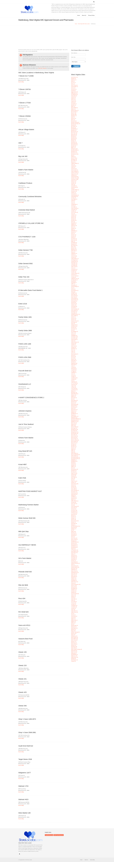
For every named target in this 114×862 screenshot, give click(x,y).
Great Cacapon (75, 309)
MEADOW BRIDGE (76, 418)
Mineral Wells (74, 426)
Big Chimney (74, 131)
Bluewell (73, 139)
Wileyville (73, 653)
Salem (73, 553)
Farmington (74, 260)
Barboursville (75, 110)
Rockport (73, 540)
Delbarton (74, 225)
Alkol (73, 81)
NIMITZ (73, 466)
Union (73, 609)
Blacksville (74, 134)
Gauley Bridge (75, 286)
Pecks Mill (74, 489)
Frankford (74, 270)
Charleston (74, 179)
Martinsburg (74, 404)
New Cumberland (75, 454)
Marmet (73, 403)
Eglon (73, 241)
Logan (73, 385)
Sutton (73, 595)
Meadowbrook (75, 420)
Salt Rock (74, 555)
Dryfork (73, 232)
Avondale (74, 103)
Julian (73, 351)
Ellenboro (74, 249)
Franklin (73, 271)
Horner (73, 334)
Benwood (74, 120)
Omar (73, 478)
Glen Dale (74, 294)
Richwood (74, 527)
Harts (73, 323)
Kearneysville (74, 354)
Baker (73, 106)
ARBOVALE (74, 93)
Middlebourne (74, 421)
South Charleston (75, 584)
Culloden (73, 215)
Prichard (73, 508)
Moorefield (74, 430)
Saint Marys (74, 552)
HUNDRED (74, 335)
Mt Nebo (73, 445)
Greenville (74, 312)
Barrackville (74, 111)
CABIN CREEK (75, 163)
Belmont (73, 118)
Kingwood (74, 363)
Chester (73, 183)
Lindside (73, 379)
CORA (73, 200)
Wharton (73, 645)
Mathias (73, 412)
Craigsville (74, 209)
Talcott (73, 597)
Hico (72, 330)
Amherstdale (74, 86)
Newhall (73, 463)
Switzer (73, 596)
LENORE (73, 372)
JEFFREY (74, 348)
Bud (72, 155)
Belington (74, 115)
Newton (73, 465)
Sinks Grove (74, 571)
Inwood (73, 343)
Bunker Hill (74, 158)
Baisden (73, 105)
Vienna (73, 617)
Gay (72, 287)
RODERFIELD (75, 542)
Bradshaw (74, 142)
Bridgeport (74, 148)
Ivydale (73, 344)
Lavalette (73, 369)
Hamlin (73, 316)
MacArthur (74, 392)
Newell (73, 462)
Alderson (73, 79)
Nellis (73, 450)
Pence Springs (75, 490)
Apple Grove (74, 91)
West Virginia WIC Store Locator (84, 23)
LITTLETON (74, 383)
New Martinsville (75, 458)
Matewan (73, 410)
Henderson (74, 326)
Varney (73, 614)
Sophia (73, 583)
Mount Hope (74, 438)
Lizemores (74, 384)
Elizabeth (73, 244)
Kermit (73, 358)
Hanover (73, 318)
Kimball (73, 361)
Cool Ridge (74, 199)
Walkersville (74, 620)
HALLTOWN (74, 315)
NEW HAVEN (74, 455)
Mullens (73, 448)
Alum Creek (74, 85)
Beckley (73, 114)
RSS (19, 853)
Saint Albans (74, 551)
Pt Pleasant (74, 512)
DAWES (73, 224)
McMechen (74, 417)
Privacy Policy (91, 15)
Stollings (73, 592)
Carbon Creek (75, 172)
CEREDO (74, 175)
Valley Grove (74, 612)
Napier (73, 449)
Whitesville (74, 650)
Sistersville (74, 573)
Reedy (73, 524)
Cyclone (73, 216)
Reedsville (74, 523)
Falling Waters (75, 258)
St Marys (73, 591)
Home (78, 15)
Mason (73, 408)
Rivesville (74, 534)
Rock (73, 536)
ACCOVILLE (74, 77)
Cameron (74, 168)
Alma (73, 83)
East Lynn (74, 240)
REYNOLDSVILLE (75, 526)
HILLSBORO (74, 331)
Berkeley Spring (75, 122)
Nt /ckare (73, 471)
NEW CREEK (74, 453)
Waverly (73, 629)
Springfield (74, 588)
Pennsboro (74, 491)
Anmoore (73, 89)
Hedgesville (74, 324)
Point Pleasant (75, 506)
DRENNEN (74, 230)
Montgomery (74, 429)
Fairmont (74, 256)
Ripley (73, 531)
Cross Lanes (74, 212)
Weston (73, 641)
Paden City (74, 481)
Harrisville (74, 322)
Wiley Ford (74, 651)
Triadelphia (74, 605)
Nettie (73, 452)
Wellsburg (74, 636)
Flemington (74, 262)
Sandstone (74, 556)
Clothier (73, 192)
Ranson (73, 519)
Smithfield (74, 580)
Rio (72, 530)
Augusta (73, 101)
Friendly (73, 277)
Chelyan (73, 181)
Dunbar (73, 234)
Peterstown (74, 494)
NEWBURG (74, 461)
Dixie (73, 229)
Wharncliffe (74, 644)
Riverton (73, 532)
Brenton (73, 146)
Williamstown (74, 657)
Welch (73, 634)
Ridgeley (73, 528)
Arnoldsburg (74, 94)
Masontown (74, 409)
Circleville (74, 185)
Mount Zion (74, 442)
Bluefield (74, 138)
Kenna (73, 355)
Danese (73, 217)
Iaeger (73, 340)
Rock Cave (74, 538)
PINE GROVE (74, 501)
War (72, 624)
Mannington (74, 400)
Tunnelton (74, 606)
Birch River (74, 132)
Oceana (73, 475)
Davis (73, 221)
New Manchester (75, 457)
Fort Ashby (74, 265)
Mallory (73, 396)
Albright (73, 78)
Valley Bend (74, 610)
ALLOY (73, 82)
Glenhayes (74, 301)
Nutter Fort (74, 473)
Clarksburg (74, 187)
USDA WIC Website (42, 68)
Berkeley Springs (75, 123)
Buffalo (73, 156)
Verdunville (74, 616)
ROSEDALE (74, 546)
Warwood (74, 626)
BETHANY (74, 126)
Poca (73, 504)
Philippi (73, 495)
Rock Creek (74, 539)
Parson (73, 485)
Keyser (73, 359)
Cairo (73, 164)
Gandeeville (74, 279)
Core (73, 201)
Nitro (73, 467)
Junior (73, 352)
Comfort (73, 197)
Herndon (73, 327)
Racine (73, 515)
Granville (73, 307)
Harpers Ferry (75, 320)
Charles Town (75, 177)
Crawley (73, 211)
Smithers (73, 579)
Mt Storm (73, 446)
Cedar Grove (74, 173)
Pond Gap (74, 507)
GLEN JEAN (74, 298)
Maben (73, 391)
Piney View (74, 503)
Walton (73, 622)
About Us (84, 15)
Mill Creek (74, 422)
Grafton (73, 305)
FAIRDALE (74, 253)
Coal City (73, 193)
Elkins (73, 246)
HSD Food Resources (58, 835)
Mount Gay (74, 437)
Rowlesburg (74, 547)
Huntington (74, 336)
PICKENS (74, 497)
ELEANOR (74, 242)
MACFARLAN (74, 393)
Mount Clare (74, 436)
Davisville (74, 222)
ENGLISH (74, 250)
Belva (73, 119)
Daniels (73, 218)
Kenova (73, 356)
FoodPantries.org (49, 835)
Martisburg (74, 406)
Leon (73, 373)
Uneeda (73, 608)
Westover (74, 642)
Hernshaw (74, 328)
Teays (73, 600)
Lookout (73, 387)
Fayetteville (74, 261)
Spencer (74, 585)
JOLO (73, 350)
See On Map (21, 81)
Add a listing (92, 859)
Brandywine (74, 144)
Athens (73, 99)
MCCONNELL (74, 416)
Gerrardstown (74, 290)
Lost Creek (74, 388)
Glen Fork (74, 297)
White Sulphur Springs (76, 649)
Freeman (73, 274)
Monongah (74, 428)
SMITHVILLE (74, 581)
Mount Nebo (74, 441)
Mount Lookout (75, 440)
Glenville (73, 302)
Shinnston (74, 568)
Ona (72, 479)
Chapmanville (74, 176)
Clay (72, 188)
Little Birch (74, 381)
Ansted (73, 90)
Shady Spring (74, 565)
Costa (73, 203)
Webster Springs (75, 632)
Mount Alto (74, 434)
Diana (73, 226)
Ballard (73, 109)
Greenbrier (74, 311)
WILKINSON (74, 654)
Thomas (73, 602)
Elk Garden (74, 245)
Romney (74, 543)
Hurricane (74, 338)
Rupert (73, 548)
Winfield (73, 658)
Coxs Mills (74, 207)
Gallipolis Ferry (75, 278)
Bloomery (74, 135)
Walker (73, 618)
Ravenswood (75, 520)
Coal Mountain (75, 195)
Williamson (74, 655)
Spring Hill (74, 587)
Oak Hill (73, 474)
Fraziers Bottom (75, 273)
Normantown (74, 469)
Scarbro (73, 560)
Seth (73, 564)
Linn (72, 380)
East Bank (74, 238)
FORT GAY (74, 266)
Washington (74, 628)
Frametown (74, 269)
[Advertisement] (57, 35)
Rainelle (73, 516)
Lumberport (74, 389)
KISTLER (73, 364)
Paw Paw (73, 487)
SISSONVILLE (75, 572)
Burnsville (74, 160)
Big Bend (73, 130)
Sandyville (74, 557)
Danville (73, 220)
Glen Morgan (74, 299)
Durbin (73, 237)
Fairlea (73, 254)
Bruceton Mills (75, 150)
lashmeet (73, 368)
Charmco (73, 180)
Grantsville (74, 306)
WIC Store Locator (35, 9)
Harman (73, 319)
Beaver (73, 113)
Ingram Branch (75, 342)
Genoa (73, 289)
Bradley (73, 140)
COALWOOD (74, 196)
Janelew (73, 347)
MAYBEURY (74, 413)
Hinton (73, 332)
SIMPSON (74, 569)
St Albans (74, 589)
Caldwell (73, 166)
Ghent (73, 291)
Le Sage (73, 371)
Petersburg (74, 493)
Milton (73, 425)
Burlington (74, 159)
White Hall (74, 647)
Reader (73, 522)
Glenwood (74, 303)
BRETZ (73, 147)
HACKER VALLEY (75, 314)
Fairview (73, 257)
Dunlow (73, 236)
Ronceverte (74, 544)
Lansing (73, 367)
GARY (73, 283)
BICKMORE (74, 128)
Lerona (73, 375)
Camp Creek (74, 169)
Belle (73, 117)
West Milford (74, 638)
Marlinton (74, 401)
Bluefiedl (73, 136)
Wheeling (74, 646)
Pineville (73, 502)
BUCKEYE (74, 151)
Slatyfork (73, 577)
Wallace (73, 621)
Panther (73, 482)
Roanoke (73, 535)
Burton (73, 162)
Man (72, 399)
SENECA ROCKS (75, 563)
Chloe (73, 184)
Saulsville (74, 559)
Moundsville (74, 433)
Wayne (73, 630)
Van (72, 613)
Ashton (73, 98)
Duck (73, 233)
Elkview (73, 248)
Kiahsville (74, 360)
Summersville (75, 593)
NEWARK (74, 459)
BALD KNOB (74, 107)
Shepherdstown (75, 567)
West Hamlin (74, 637)
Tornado (73, 604)
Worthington (74, 659)
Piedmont (74, 498)
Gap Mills (74, 282)
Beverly (73, 127)
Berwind (73, 124)
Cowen (73, 205)
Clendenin (74, 191)
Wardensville (74, 625)
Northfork (74, 470)
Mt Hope (73, 444)
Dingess (73, 228)
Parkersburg (74, 483)
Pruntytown (74, 511)
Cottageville (74, 204)
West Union (74, 640)
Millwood (73, 424)
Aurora (73, 102)
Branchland (74, 143)
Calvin (73, 167)
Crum (73, 213)
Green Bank (74, 310)
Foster (73, 267)
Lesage (73, 376)
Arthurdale (74, 95)
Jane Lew (74, 346)
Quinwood (74, 514)
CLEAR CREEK (75, 189)
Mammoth (74, 397)
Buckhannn (74, 152)
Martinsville (74, 405)
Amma (73, 87)
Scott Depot (74, 561)
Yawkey (73, 661)
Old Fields (74, 477)
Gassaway (74, 285)
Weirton (73, 633)
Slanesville (74, 576)
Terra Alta (74, 601)
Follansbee (74, 263)
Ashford (73, 97)
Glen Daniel (74, 295)
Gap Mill (73, 281)
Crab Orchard (74, 208)
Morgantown (74, 432)
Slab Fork (74, 575)
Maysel (73, 414)
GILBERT (74, 293)
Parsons (73, 486)
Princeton (74, 510)
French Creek (74, 275)
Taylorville (74, 598)
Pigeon (73, 499)
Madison (73, 395)
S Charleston (74, 550)
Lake (73, 365)
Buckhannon (74, 154)
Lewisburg (74, 377)
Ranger (73, 518)
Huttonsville (74, 339)
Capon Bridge (74, 171)
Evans (73, 252)
